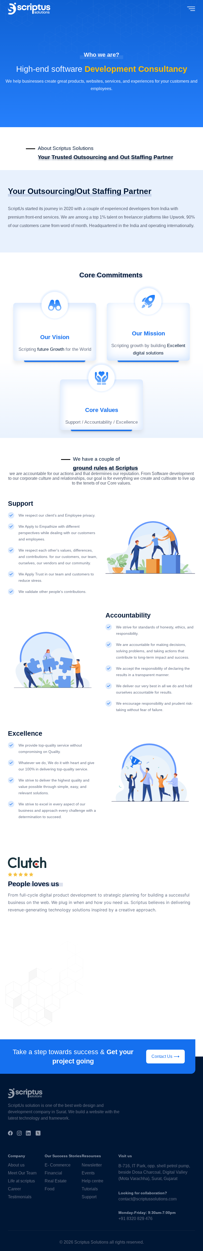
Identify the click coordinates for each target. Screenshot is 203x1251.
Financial (53, 1173)
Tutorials (90, 1189)
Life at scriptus (21, 1181)
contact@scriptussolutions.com (147, 1199)
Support (89, 1197)
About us (16, 1165)
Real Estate (56, 1181)
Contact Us (161, 1056)
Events (88, 1173)
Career (14, 1189)
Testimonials (19, 1197)
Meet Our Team (22, 1173)
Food (49, 1189)
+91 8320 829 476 (135, 1218)
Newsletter (92, 1165)
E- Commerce (58, 1165)
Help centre (92, 1181)
